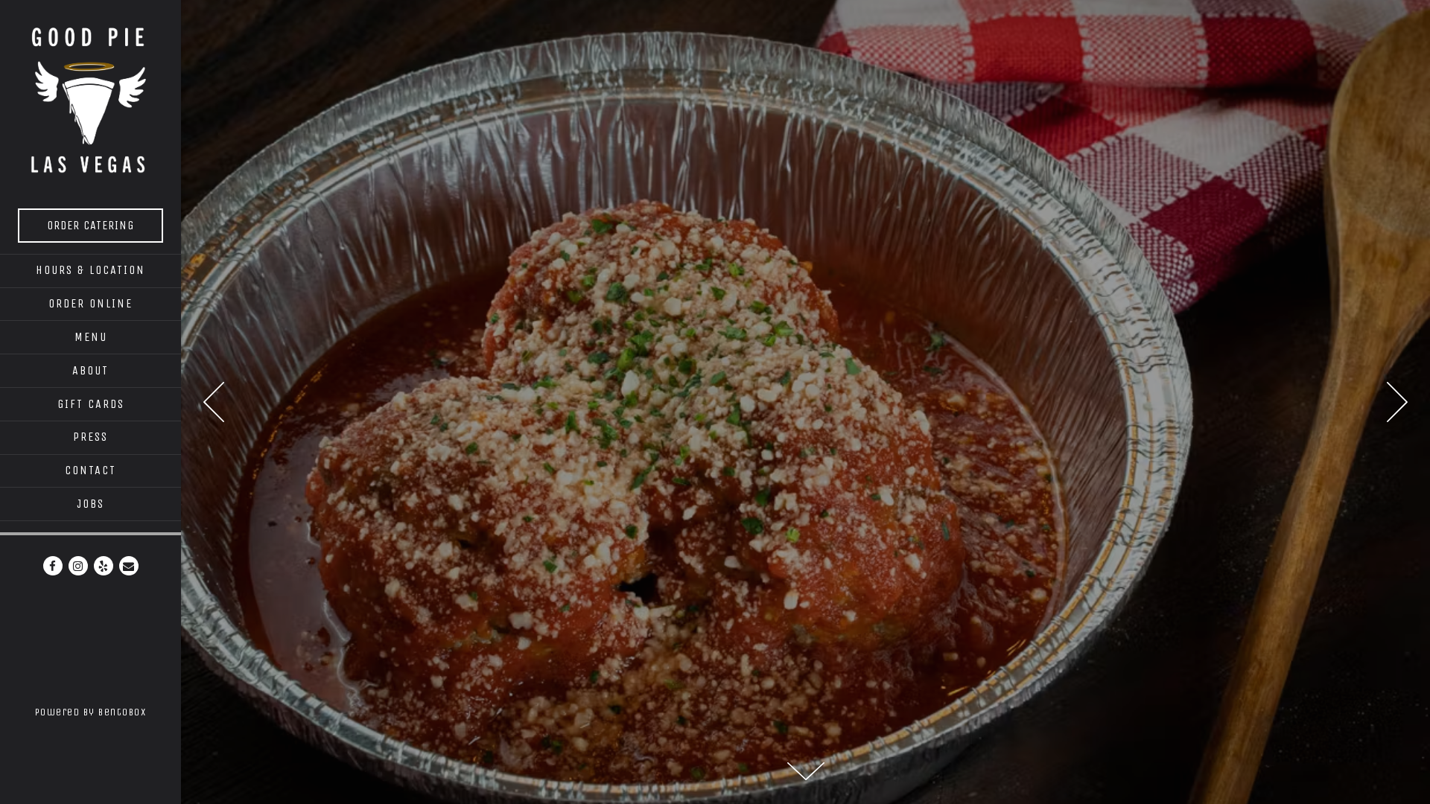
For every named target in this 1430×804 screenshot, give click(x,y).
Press (90, 437)
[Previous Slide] (214, 402)
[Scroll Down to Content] (806, 771)
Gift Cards (93, 403)
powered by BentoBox (108, 711)
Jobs (90, 504)
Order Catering (104, 224)
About (90, 370)
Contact (90, 470)
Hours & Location (90, 270)
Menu (93, 336)
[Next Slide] (1397, 402)
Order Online (90, 303)
